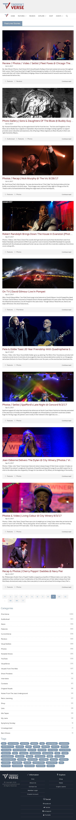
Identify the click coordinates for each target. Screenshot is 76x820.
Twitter (47, 807)
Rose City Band (13, 743)
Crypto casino (61, 786)
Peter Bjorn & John (7, 746)
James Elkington (51, 743)
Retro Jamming (6, 698)
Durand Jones (29, 766)
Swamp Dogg (6, 750)
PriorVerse (19, 310)
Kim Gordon (19, 756)
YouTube (4, 659)
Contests (4, 684)
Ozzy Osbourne (35, 753)
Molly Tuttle (22, 759)
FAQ (32, 779)
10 (59, 597)
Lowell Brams (64, 743)
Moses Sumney (47, 753)
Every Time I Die (51, 762)
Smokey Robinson (7, 756)
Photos (29, 139)
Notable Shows (7, 654)
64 (17, 600)
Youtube (47, 815)
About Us (33, 783)
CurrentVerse (6, 634)
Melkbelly (34, 743)
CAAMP (65, 753)
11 (65, 597)
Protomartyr (40, 766)
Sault (3, 743)
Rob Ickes (54, 759)
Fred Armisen (32, 759)
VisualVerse (5, 664)
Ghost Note (42, 750)
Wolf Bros (64, 746)
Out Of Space (59, 756)
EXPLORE (41, 16)
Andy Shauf (24, 743)
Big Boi (50, 756)
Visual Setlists (6, 644)
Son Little (27, 762)
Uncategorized (6, 728)
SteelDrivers (63, 759)
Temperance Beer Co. (8, 759)
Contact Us (33, 786)
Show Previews (6, 674)
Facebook (47, 803)
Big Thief (29, 756)
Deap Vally (46, 746)
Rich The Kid (5, 766)
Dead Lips (55, 746)
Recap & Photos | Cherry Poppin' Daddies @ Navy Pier (32, 571)
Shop (3, 703)
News (3, 624)
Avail (61, 762)
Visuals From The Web (9, 669)
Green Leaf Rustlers (19, 750)
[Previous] (5, 597)
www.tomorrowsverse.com (11, 784)
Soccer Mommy (64, 750)
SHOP (51, 16)
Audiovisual (11, 139)
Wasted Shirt (6, 753)
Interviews (5, 679)
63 (10, 600)
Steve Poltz (32, 750)
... (4, 600)
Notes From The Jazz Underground (14, 693)
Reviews (32, 16)
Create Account (32, 794)
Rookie (28, 746)
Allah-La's (51, 766)
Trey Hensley (43, 759)
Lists (2, 708)
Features (21, 16)
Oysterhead (23, 753)
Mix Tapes (5, 713)
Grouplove (20, 746)
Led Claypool (53, 750)
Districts (36, 746)
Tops (42, 743)
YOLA (57, 753)
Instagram (47, 811)
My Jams (4, 718)
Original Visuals (6, 689)
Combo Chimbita (39, 762)
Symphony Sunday (8, 723)
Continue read (66, 81)
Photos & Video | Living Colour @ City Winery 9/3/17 (32, 515)
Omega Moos (17, 762)
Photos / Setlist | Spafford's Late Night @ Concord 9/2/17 (34, 404)
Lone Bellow (5, 762)
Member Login (33, 790)
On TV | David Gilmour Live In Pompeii (23, 291)
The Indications (17, 766)
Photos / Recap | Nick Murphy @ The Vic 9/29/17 (30, 178)
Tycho (15, 753)
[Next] (23, 601)
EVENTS (58, 16)
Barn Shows (5, 733)
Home (13, 16)
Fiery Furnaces (40, 756)
